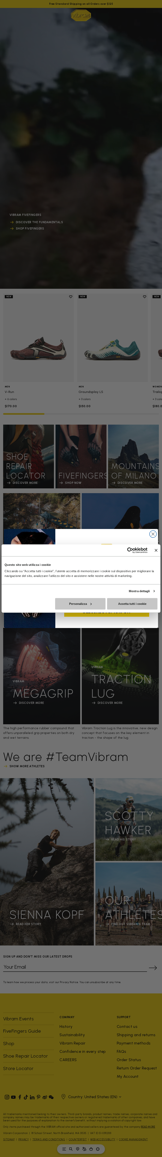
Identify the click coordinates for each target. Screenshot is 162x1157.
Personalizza (78, 603)
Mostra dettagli (139, 591)
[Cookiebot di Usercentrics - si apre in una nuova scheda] (130, 550)
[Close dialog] (153, 534)
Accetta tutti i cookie (132, 603)
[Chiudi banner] (156, 550)
